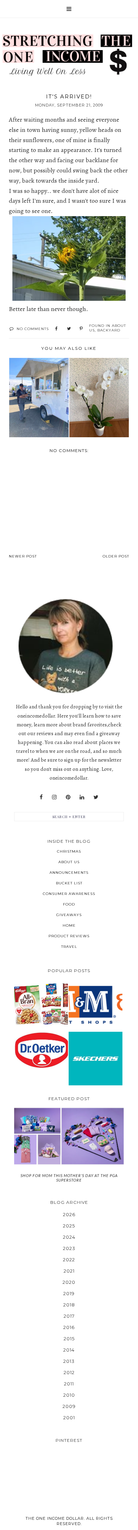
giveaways (69, 915)
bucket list (69, 883)
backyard (108, 330)
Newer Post (23, 556)
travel (69, 946)
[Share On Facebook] (56, 329)
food (69, 904)
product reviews (69, 936)
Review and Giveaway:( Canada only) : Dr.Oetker (40, 1050)
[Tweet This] (68, 329)
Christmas (69, 851)
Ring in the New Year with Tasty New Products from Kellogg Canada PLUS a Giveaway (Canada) (40, 1004)
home (69, 925)
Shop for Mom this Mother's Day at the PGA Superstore (69, 1177)
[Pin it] (81, 329)
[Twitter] (95, 797)
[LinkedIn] (82, 797)
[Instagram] (54, 797)
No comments (33, 329)
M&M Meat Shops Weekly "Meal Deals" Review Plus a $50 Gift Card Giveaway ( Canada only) (95, 1004)
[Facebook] (41, 797)
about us (69, 862)
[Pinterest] (68, 797)
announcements (69, 872)
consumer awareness (69, 893)
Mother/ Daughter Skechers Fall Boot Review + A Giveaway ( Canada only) (95, 1058)
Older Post (116, 556)
